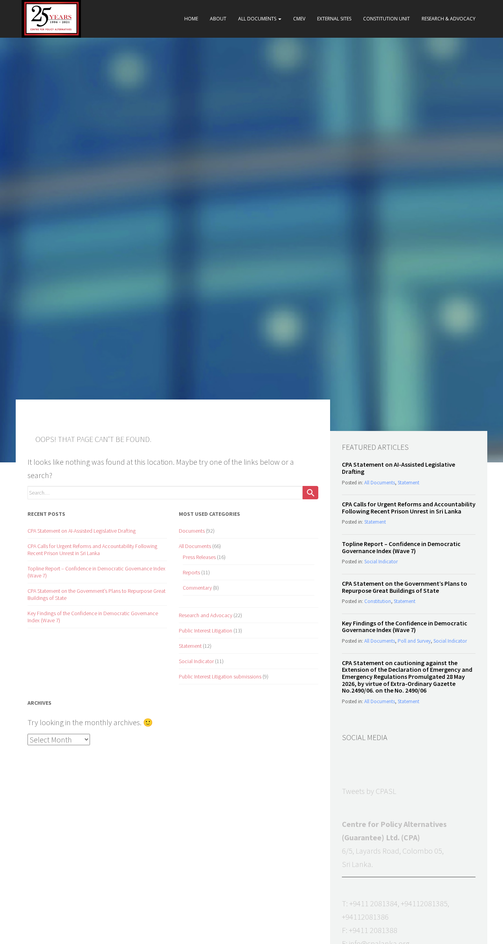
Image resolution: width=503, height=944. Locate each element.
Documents (192, 530)
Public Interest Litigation (205, 630)
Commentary (197, 587)
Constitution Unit (386, 18)
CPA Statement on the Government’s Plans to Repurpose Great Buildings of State (404, 586)
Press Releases (199, 557)
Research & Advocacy (448, 18)
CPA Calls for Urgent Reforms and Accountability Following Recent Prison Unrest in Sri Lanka (92, 550)
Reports (191, 572)
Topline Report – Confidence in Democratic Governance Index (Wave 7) (401, 547)
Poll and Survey (414, 641)
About (218, 18)
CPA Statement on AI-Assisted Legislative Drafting (82, 530)
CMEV (299, 18)
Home (191, 18)
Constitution (377, 601)
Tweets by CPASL (369, 791)
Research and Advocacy (205, 615)
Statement (190, 645)
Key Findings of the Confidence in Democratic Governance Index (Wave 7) (404, 626)
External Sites (334, 18)
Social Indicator (196, 661)
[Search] (310, 492)
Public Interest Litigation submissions (220, 676)
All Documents (257, 18)
